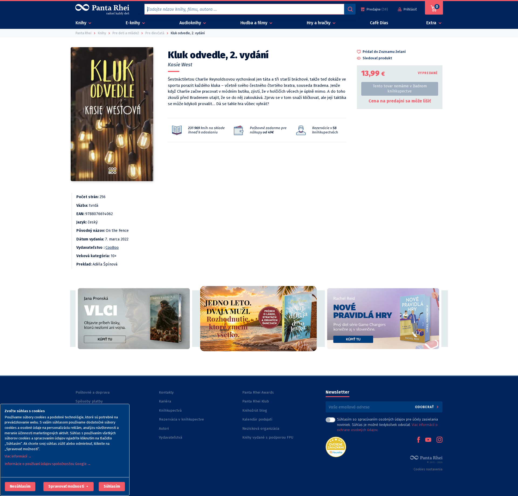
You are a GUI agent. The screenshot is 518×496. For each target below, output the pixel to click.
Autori (164, 428)
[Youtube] (428, 440)
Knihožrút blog (254, 410)
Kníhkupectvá (170, 410)
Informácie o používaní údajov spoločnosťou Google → (48, 464)
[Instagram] (439, 440)
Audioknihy (190, 22)
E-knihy (133, 22)
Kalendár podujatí (257, 419)
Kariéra (165, 401)
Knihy (81, 22)
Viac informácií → (18, 456)
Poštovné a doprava (93, 392)
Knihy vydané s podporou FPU (267, 437)
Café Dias (379, 22)
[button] (20, 486)
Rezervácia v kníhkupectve (181, 419)
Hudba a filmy (254, 22)
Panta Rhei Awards (258, 392)
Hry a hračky (319, 22)
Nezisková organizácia (260, 428)
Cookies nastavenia (428, 469)
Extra (431, 22)
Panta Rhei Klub (255, 401)
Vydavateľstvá (170, 437)
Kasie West (180, 65)
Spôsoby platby (89, 401)
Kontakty (166, 392)
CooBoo (112, 247)
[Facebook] (418, 440)
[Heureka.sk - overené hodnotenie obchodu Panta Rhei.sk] (336, 446)
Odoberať (425, 407)
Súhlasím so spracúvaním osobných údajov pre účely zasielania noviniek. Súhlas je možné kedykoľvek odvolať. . (387, 424)
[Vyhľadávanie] (350, 9)
